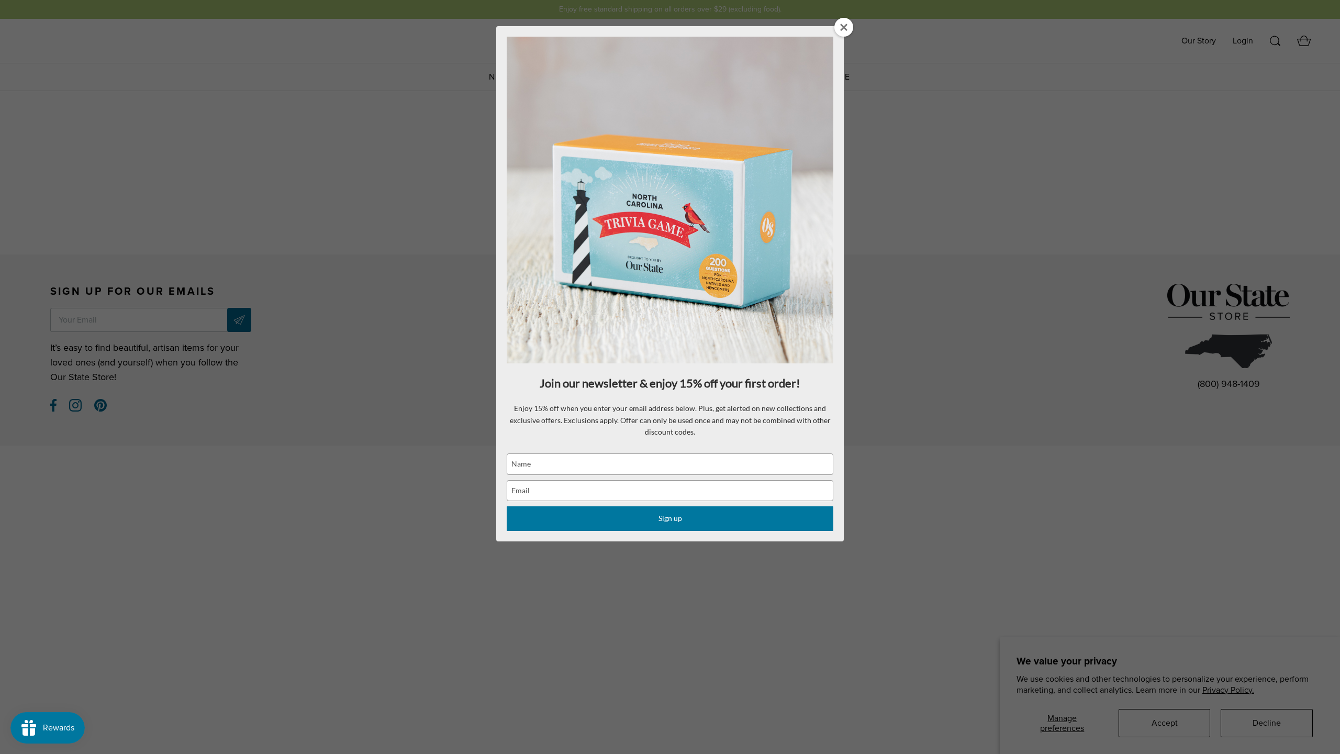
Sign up (670, 518)
